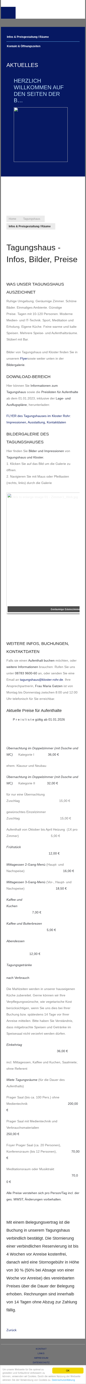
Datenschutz (41, 1362)
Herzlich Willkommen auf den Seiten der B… (39, 90)
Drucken (9, 269)
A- (74, 232)
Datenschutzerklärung (63, 1379)
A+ (64, 232)
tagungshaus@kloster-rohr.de (41, 679)
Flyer (24, 358)
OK (67, 1370)
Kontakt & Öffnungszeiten (23, 46)
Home (12, 218)
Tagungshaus (31, 218)
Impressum (41, 1358)
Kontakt (41, 1349)
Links (41, 1353)
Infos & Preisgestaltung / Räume (28, 36)
